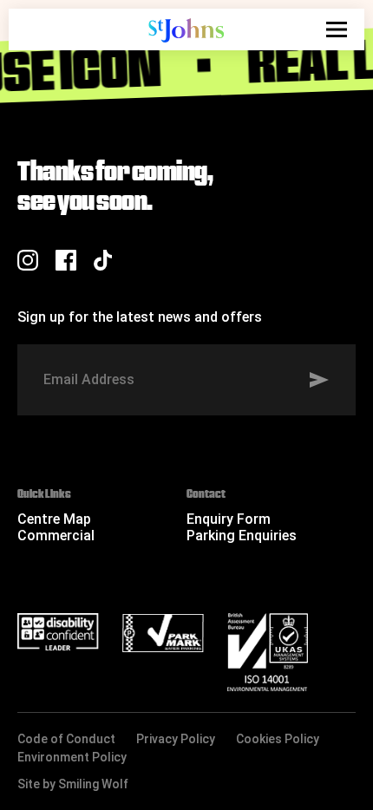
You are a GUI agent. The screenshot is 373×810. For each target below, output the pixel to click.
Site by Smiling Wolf (72, 784)
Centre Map (54, 519)
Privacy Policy (175, 739)
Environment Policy (72, 757)
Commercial (56, 535)
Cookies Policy (277, 739)
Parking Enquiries (241, 535)
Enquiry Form (228, 519)
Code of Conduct (66, 739)
